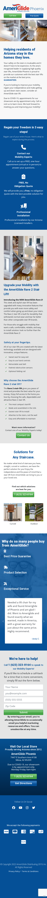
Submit (24, 719)
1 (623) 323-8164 (23, 494)
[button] (7, 258)
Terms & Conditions (30, 879)
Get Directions (23, 790)
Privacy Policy (14, 879)
